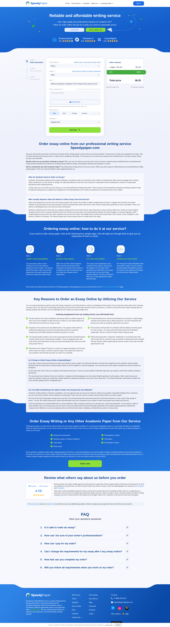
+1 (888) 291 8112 (119, 598)
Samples (75, 602)
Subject (51, 71)
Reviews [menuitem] (86, 3)
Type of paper (53, 62)
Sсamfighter (45, 486)
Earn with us (93, 599)
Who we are (76, 595)
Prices (74, 599)
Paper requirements (55, 89)
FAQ (73, 610)
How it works (76, 606)
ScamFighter (139, 486)
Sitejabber (33, 486)
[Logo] (37, 3)
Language (52, 118)
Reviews (92, 610)
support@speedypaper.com (123, 602)
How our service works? (110, 287)
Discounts (92, 606)
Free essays (93, 595)
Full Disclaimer (35, 609)
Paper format (53, 110)
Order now (85, 464)
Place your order (33, 504)
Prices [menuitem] (67, 3)
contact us (50, 504)
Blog (90, 602)
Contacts (75, 613)
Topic (50, 80)
